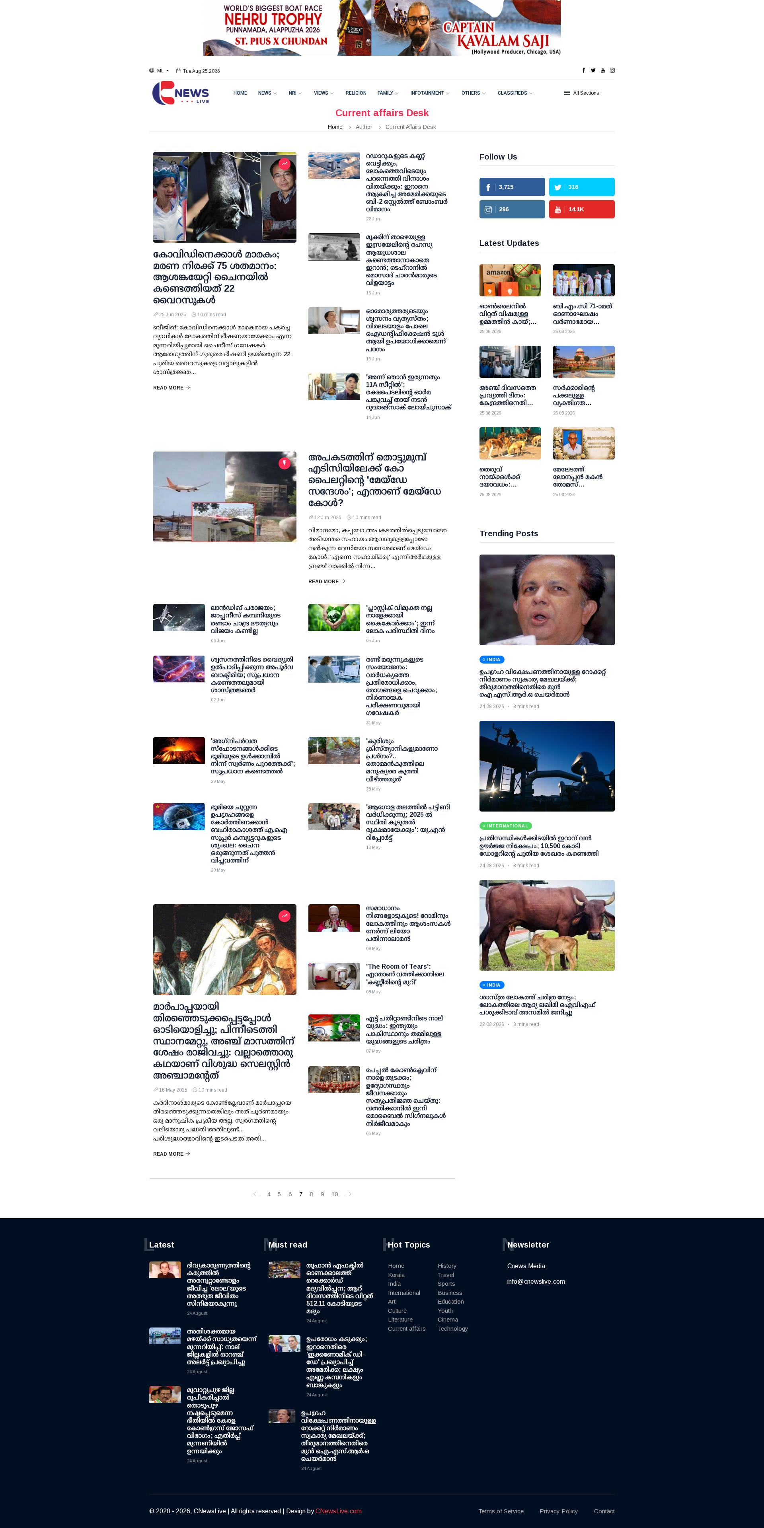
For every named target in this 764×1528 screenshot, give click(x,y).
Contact (604, 1511)
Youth (445, 1310)
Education (451, 1301)
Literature (400, 1319)
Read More (168, 388)
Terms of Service (501, 1511)
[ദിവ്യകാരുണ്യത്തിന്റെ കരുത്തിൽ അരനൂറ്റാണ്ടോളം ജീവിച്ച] (165, 1277)
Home (240, 93)
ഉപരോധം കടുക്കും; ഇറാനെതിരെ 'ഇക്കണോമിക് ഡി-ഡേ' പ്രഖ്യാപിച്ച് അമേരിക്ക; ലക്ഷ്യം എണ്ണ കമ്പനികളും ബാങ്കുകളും (336, 1361)
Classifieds (512, 93)
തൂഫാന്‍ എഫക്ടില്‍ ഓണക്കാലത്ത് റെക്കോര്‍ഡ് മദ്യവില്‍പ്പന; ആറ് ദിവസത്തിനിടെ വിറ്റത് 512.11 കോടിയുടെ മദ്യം (339, 1288)
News (264, 93)
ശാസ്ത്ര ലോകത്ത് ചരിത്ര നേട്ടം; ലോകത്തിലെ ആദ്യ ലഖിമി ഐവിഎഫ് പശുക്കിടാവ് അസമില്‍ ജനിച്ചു (537, 1005)
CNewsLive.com (339, 1511)
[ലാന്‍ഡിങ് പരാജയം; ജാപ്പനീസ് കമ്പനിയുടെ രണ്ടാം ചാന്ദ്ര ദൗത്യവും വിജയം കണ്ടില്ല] (179, 624)
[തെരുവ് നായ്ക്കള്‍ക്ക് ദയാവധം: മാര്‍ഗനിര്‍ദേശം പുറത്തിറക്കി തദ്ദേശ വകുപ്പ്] (510, 443)
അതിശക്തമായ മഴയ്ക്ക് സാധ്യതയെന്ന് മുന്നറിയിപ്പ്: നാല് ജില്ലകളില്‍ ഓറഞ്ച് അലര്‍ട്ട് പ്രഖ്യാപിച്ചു (222, 1346)
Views (321, 93)
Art (392, 1301)
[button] (159, 71)
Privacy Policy (559, 1511)
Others (471, 93)
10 (334, 1194)
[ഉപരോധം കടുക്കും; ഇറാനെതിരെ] (284, 1351)
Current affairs (407, 1328)
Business (450, 1292)
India (394, 1283)
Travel (446, 1274)
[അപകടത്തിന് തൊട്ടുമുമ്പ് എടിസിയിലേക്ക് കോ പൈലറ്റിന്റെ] (224, 497)
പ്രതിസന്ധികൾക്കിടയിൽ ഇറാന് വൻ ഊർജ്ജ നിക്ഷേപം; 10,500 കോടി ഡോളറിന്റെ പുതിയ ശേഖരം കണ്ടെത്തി (539, 845)
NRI (292, 93)
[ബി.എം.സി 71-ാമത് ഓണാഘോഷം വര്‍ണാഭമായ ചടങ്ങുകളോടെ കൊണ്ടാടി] (584, 280)
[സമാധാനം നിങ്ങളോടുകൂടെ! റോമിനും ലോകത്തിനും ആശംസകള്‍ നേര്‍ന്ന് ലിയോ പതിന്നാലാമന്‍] (334, 924)
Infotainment (427, 93)
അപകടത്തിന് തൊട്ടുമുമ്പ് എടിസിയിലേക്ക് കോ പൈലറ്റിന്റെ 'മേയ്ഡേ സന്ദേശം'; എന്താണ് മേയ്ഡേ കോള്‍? (374, 480)
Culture (397, 1310)
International (404, 1292)
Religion (356, 93)
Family (385, 93)
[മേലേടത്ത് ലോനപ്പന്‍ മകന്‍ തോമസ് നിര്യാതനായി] (584, 443)
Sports (446, 1283)
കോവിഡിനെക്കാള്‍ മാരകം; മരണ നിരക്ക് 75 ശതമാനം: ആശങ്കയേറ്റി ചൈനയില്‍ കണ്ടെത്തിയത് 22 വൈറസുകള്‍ (216, 277)
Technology (453, 1328)
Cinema (448, 1319)
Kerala (396, 1274)
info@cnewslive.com (536, 1281)
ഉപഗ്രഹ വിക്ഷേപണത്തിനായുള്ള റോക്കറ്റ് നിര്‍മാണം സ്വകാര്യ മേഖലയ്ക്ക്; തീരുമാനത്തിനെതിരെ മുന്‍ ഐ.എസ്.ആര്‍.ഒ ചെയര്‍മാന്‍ (338, 1435)
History (447, 1265)
